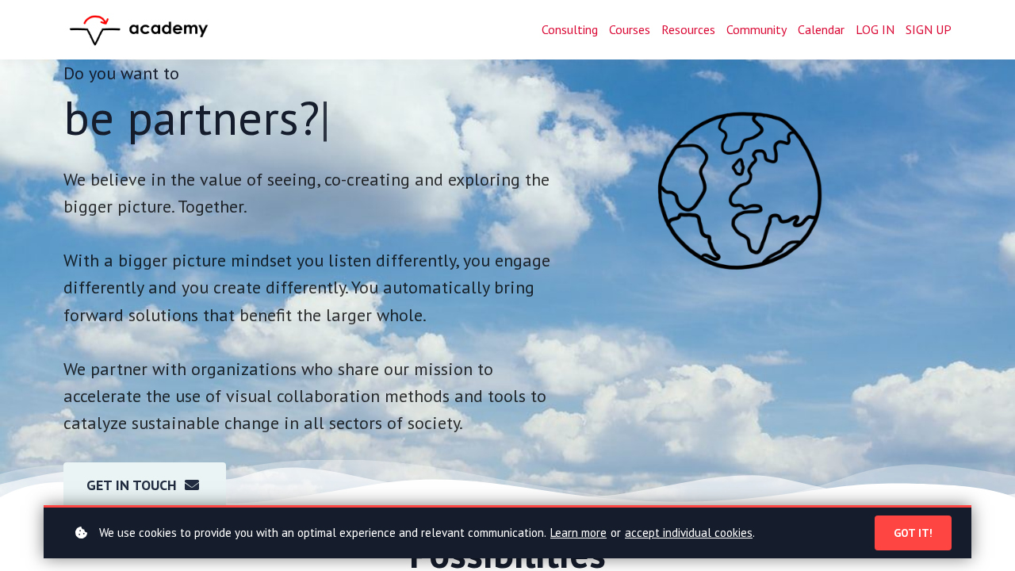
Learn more (578, 532)
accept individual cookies (689, 532)
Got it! (913, 533)
